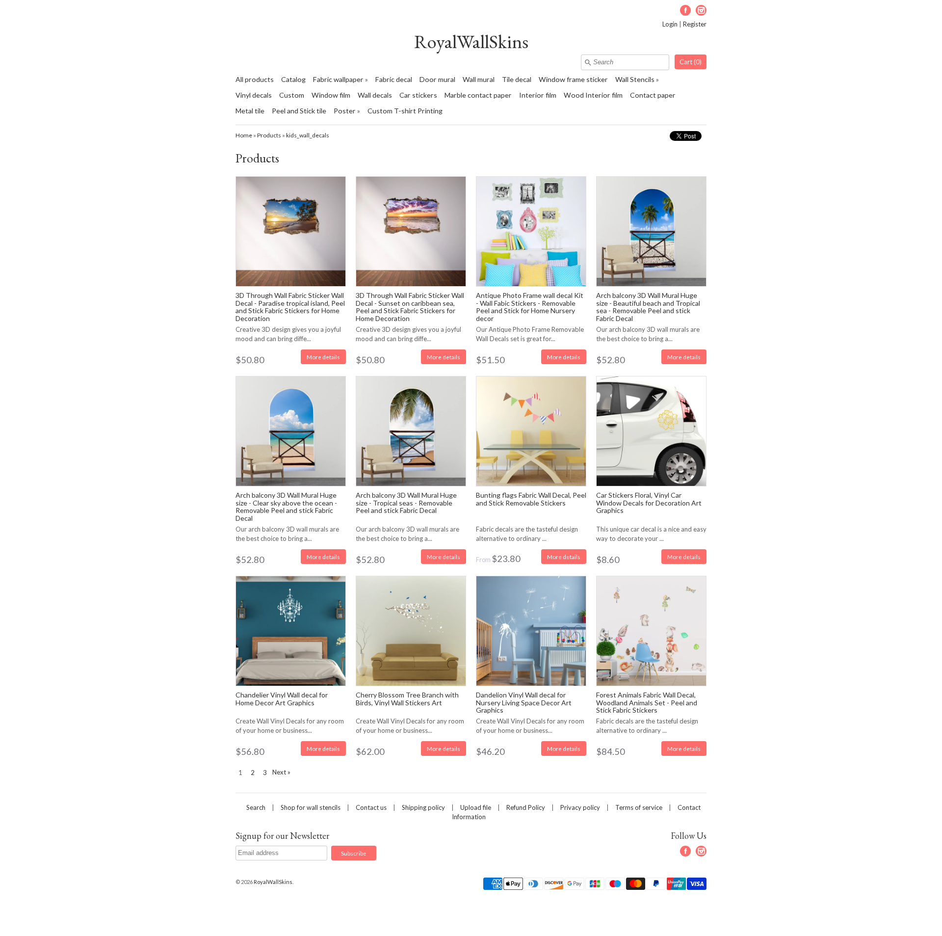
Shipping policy (423, 807)
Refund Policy (525, 807)
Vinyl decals (254, 95)
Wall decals (375, 95)
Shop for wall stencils (310, 807)
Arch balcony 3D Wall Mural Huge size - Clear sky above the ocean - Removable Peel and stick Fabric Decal (286, 506)
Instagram (701, 10)
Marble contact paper (478, 95)
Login (670, 24)
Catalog (293, 79)
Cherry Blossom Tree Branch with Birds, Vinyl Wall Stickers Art (407, 698)
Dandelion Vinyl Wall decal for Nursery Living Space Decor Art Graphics (524, 702)
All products (255, 79)
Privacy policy (580, 807)
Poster (345, 111)
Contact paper (653, 95)
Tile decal (516, 79)
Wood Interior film (593, 95)
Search (255, 807)
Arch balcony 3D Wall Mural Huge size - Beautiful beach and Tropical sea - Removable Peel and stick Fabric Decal (648, 306)
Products (269, 135)
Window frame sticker (573, 79)
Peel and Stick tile (299, 111)
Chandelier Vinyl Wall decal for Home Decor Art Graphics (282, 698)
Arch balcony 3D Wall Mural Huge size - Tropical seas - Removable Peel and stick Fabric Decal (406, 502)
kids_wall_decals (307, 135)
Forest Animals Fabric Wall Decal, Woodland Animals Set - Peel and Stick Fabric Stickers (646, 702)
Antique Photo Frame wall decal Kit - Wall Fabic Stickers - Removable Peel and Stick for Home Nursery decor (529, 306)
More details (323, 356)
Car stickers (418, 95)
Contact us (371, 807)
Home (244, 135)
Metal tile (250, 111)
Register (694, 24)
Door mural (437, 79)
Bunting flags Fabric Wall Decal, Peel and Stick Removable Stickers (531, 499)
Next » (281, 772)
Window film (331, 95)
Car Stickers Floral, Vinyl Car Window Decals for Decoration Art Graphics (649, 502)
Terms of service (638, 807)
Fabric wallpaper (338, 79)
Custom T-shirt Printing (405, 111)
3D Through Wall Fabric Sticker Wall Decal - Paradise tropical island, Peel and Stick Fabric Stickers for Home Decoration (290, 306)
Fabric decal (393, 79)
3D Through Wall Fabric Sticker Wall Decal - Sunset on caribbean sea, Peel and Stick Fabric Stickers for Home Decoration (410, 306)
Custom (291, 95)
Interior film (537, 95)
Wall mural (479, 79)
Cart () (691, 62)
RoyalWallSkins (471, 41)
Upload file (475, 807)
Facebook (685, 10)
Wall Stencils (634, 79)
